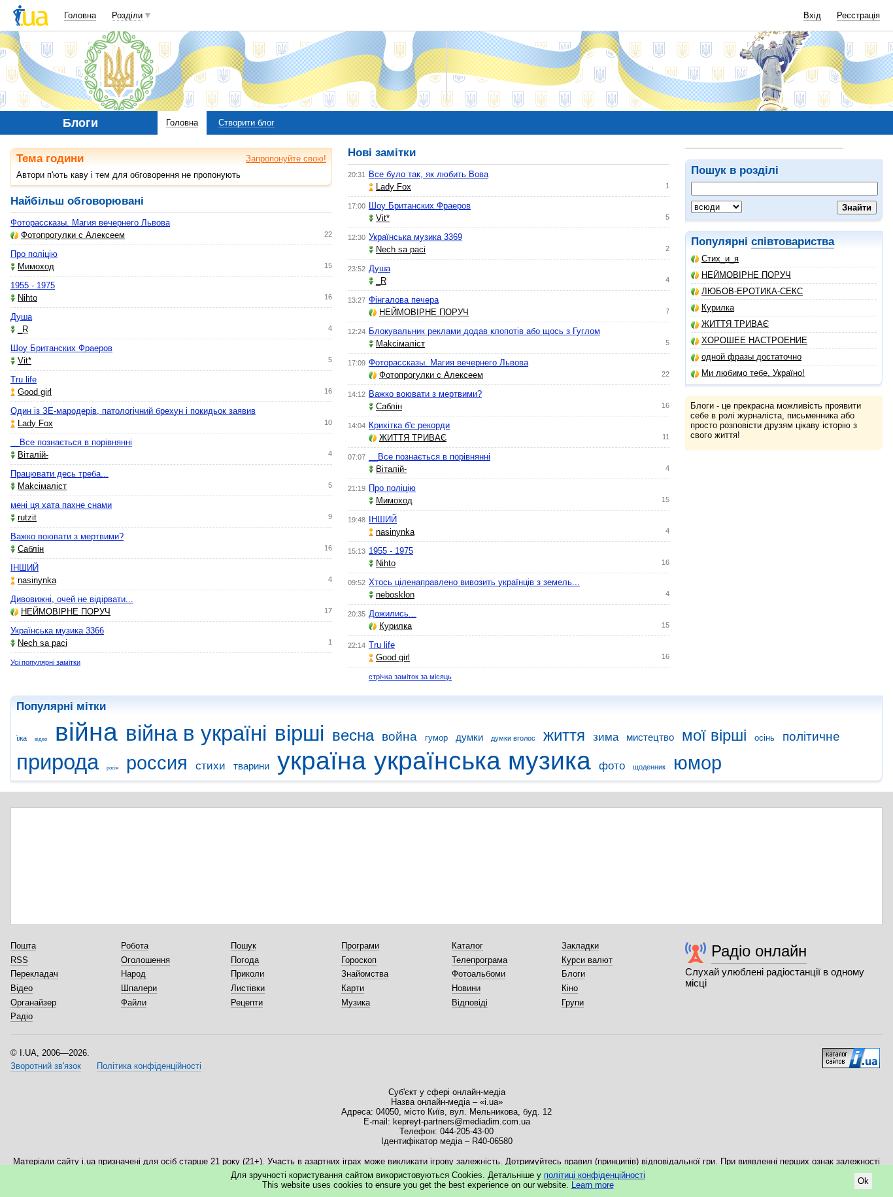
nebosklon (395, 594)
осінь (764, 738)
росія (112, 768)
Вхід (812, 15)
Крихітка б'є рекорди (409, 425)
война (399, 736)
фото (612, 766)
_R (23, 329)
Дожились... (392, 613)
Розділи (127, 15)
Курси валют (587, 960)
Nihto (27, 298)
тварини (251, 765)
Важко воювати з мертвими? (67, 536)
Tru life (23, 379)
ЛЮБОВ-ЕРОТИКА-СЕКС (752, 291)
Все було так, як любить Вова (428, 174)
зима (605, 737)
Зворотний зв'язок (45, 1066)
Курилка (717, 307)
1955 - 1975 (32, 285)
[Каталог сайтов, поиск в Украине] (851, 1053)
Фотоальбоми (478, 974)
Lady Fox (35, 423)
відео (41, 739)
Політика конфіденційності (149, 1066)
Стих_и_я (720, 258)
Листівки (248, 988)
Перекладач (34, 974)
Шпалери (139, 988)
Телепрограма (479, 960)
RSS (19, 960)
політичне (811, 736)
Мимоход (36, 266)
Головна (80, 15)
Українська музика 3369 (415, 237)
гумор (436, 738)
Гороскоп (359, 960)
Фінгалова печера (404, 300)
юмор (697, 762)
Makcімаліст (42, 486)
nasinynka (37, 580)
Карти (352, 988)
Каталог (467, 946)
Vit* (24, 360)
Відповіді (470, 1002)
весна (353, 735)
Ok (863, 1181)
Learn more (592, 1185)
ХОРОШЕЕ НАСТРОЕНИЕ (754, 340)
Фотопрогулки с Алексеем (73, 235)
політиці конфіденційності (594, 1175)
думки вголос (513, 738)
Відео (21, 988)
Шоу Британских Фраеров (61, 348)
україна (321, 761)
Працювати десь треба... (59, 474)
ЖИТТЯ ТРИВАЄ (735, 324)
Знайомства (364, 974)
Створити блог (246, 122)
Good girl (35, 392)
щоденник (649, 767)
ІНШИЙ (24, 568)
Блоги (573, 974)
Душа (21, 317)
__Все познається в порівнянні (71, 442)
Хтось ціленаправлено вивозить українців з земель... (474, 582)
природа (57, 762)
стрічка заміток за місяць (410, 677)
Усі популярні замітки (45, 662)
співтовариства (792, 241)
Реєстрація (858, 15)
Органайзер (33, 1002)
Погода (245, 960)
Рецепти (247, 1002)
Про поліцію (34, 254)
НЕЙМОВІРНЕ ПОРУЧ (746, 275)
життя (564, 735)
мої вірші (714, 735)
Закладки (580, 946)
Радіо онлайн (759, 951)
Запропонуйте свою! (286, 158)
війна (86, 732)
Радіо (21, 1016)
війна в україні (196, 733)
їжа (21, 738)
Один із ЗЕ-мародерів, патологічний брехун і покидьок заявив (133, 411)
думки (469, 737)
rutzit (27, 517)
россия (157, 762)
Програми (360, 946)
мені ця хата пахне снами (61, 505)
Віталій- (33, 455)
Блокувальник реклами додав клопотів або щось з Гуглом (484, 331)
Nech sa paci (42, 643)
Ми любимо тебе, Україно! (753, 373)
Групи (573, 1002)
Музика (355, 1002)
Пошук (243, 946)
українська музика (482, 761)
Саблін (31, 549)
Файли (133, 1002)
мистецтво (650, 737)
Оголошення (145, 960)
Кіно (570, 988)
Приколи (247, 974)
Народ (133, 974)
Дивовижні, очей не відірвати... (71, 599)
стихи (210, 766)
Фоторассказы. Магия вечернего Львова (90, 223)
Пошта (23, 946)
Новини (466, 988)
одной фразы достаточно (751, 357)
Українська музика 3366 (57, 630)
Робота (134, 946)
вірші (299, 733)
